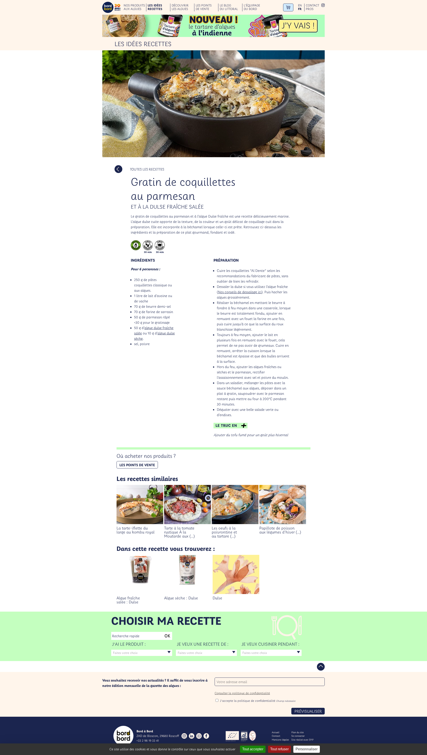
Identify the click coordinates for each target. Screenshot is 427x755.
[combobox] (141, 653)
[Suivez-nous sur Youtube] (199, 736)
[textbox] (141, 653)
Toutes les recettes (147, 169)
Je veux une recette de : (202, 644)
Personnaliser (307, 749)
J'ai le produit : (129, 644)
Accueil (275, 732)
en (300, 5)
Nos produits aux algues (134, 7)
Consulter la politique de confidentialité (242, 693)
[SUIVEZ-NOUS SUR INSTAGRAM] (323, 6)
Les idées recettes (155, 7)
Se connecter (298, 735)
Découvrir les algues (180, 7)
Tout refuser (279, 749)
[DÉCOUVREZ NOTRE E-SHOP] (288, 7)
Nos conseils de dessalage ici (240, 292)
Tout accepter (252, 749)
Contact (312, 5)
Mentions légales (280, 739)
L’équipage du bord (252, 7)
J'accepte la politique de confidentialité (257, 701)
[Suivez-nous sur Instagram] (184, 736)
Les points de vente (203, 7)
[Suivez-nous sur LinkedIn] (191, 736)
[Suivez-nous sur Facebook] (206, 736)
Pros (309, 9)
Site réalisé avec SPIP (302, 739)
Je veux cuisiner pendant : (270, 644)
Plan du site (297, 732)
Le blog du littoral (229, 7)
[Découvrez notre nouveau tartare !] (213, 26)
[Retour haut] (321, 667)
